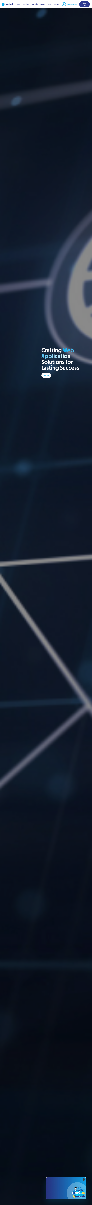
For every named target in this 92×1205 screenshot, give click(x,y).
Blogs (49, 4)
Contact (56, 4)
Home (18, 4)
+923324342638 (72, 4)
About (43, 4)
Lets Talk (84, 4)
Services (26, 4)
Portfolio (35, 4)
